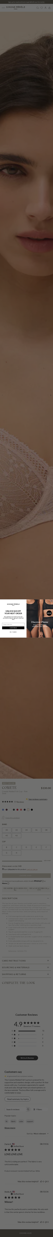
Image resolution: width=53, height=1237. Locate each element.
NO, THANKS (13, 632)
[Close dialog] (51, 601)
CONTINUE (13, 627)
